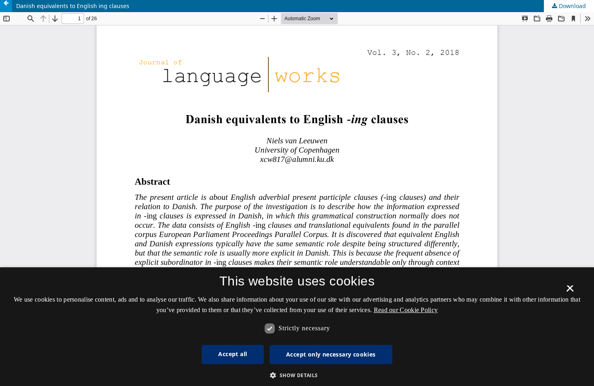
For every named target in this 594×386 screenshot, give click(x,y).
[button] (297, 375)
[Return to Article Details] (6, 6)
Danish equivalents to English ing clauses (72, 6)
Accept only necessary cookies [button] (331, 354)
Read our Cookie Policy (406, 309)
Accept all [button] (232, 354)
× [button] (570, 291)
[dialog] (297, 326)
